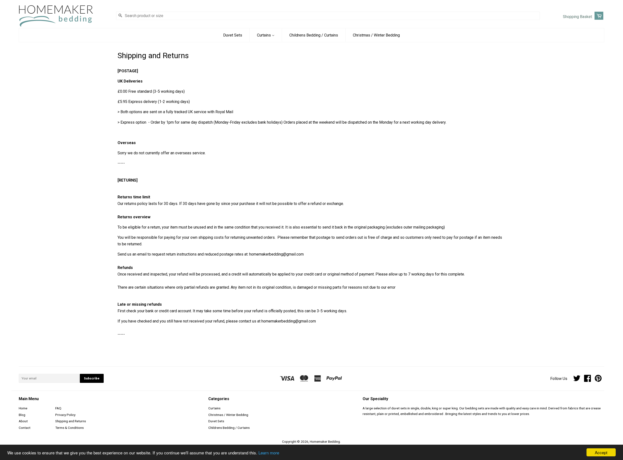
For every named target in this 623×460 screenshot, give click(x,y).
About (23, 421)
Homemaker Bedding (325, 441)
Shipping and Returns (70, 421)
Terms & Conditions (69, 428)
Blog (22, 415)
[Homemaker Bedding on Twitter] (576, 380)
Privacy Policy (65, 415)
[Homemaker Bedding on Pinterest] (598, 380)
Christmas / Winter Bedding (376, 35)
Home (23, 408)
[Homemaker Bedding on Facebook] (587, 380)
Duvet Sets (232, 35)
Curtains (264, 35)
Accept (601, 452)
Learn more (268, 453)
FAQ (58, 408)
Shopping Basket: (578, 16)
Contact (24, 428)
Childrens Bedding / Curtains (313, 35)
